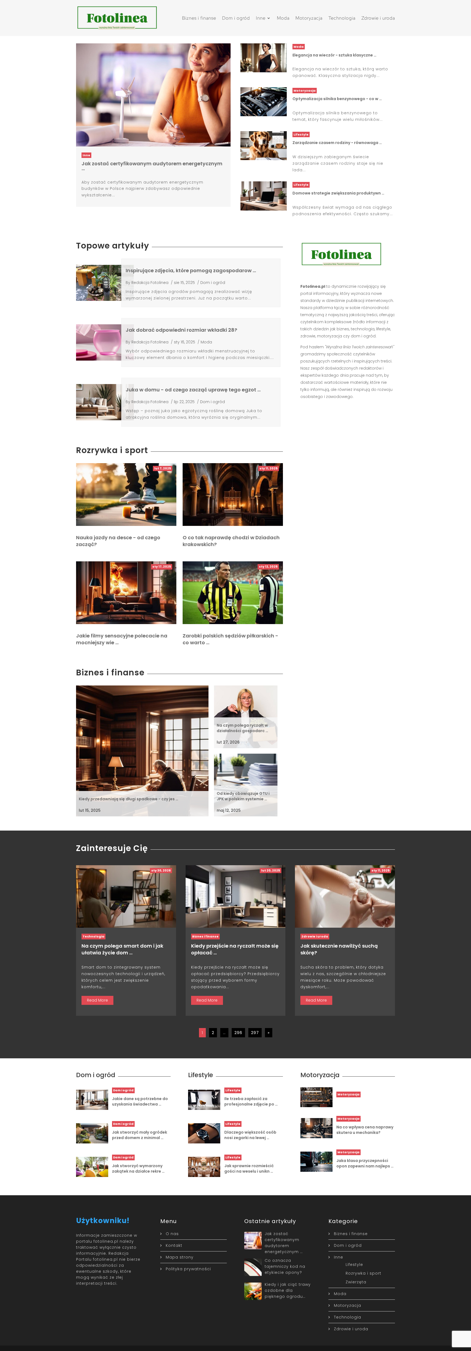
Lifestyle (301, 134)
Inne (260, 18)
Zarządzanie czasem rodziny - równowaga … (337, 142)
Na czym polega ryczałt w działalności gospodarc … (242, 728)
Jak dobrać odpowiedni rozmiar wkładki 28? (181, 329)
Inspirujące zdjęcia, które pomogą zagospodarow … (191, 270)
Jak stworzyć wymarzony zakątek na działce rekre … (138, 1168)
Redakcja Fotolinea (149, 282)
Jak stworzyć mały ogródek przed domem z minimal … (139, 1135)
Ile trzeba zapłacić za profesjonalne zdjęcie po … (251, 1101)
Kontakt (174, 1245)
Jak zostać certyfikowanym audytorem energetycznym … (151, 166)
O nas (172, 1233)
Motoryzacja (308, 18)
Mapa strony (180, 1257)
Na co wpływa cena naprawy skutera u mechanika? (364, 1129)
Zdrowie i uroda (378, 18)
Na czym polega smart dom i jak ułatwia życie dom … (122, 949)
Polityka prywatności (188, 1269)
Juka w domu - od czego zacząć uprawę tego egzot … (193, 389)
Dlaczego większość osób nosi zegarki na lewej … (250, 1135)
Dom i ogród (236, 18)
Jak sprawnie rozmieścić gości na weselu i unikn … (249, 1168)
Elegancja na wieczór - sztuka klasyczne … (334, 55)
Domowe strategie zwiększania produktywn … (338, 193)
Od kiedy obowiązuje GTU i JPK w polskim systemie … (243, 796)
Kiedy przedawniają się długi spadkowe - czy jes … (128, 799)
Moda (283, 18)
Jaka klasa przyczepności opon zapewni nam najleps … (365, 1163)
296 (238, 1032)
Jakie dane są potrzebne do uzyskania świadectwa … (140, 1101)
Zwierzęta (356, 1282)
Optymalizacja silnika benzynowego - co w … (337, 98)
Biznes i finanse (199, 18)
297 (255, 1032)
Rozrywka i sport (363, 1273)
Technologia (341, 18)
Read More (97, 1000)
